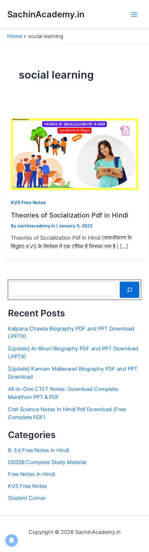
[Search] (129, 290)
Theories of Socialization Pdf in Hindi (69, 215)
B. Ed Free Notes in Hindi (38, 450)
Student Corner (27, 498)
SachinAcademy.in (45, 14)
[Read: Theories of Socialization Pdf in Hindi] (75, 154)
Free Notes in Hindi (31, 474)
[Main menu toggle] (134, 14)
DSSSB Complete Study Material (47, 462)
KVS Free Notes (28, 202)
